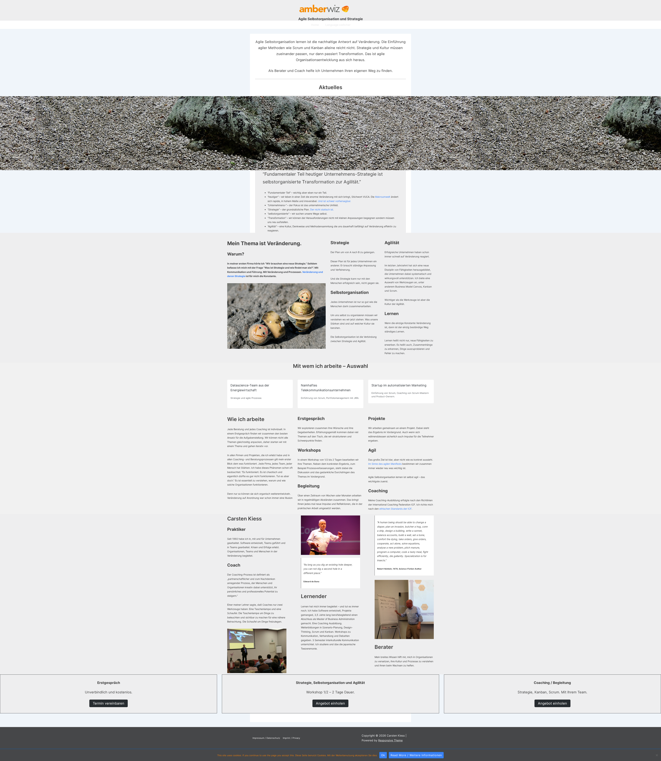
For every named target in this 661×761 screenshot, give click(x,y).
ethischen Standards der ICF (395, 508)
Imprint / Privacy (291, 738)
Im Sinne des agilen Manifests (385, 463)
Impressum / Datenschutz (266, 738)
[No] (656, 755)
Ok (383, 755)
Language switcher (337, 24)
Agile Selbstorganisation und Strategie (330, 19)
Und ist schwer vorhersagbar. (334, 201)
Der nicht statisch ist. (322, 209)
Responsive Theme (390, 740)
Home (315, 24)
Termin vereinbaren (108, 703)
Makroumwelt (382, 196)
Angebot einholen (330, 703)
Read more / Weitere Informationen (416, 755)
